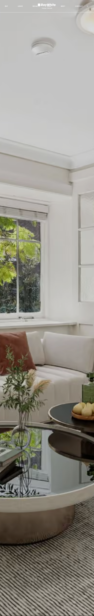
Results (36, 6)
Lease (20, 6)
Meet (63, 6)
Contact (79, 6)
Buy (6, 6)
